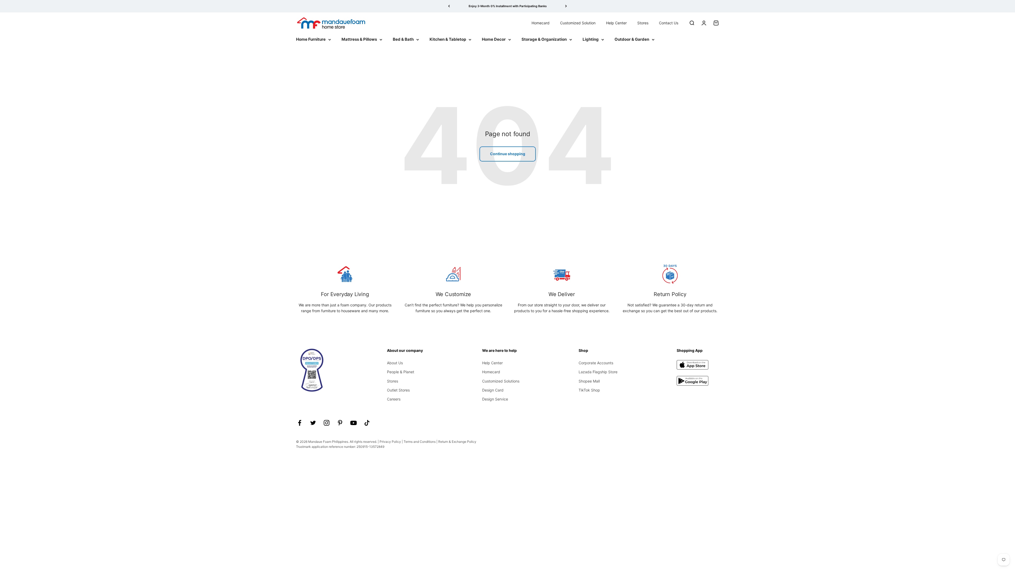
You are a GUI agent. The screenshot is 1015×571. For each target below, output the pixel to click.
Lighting (591, 39)
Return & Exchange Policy (457, 442)
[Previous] (449, 6)
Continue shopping (507, 153)
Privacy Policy (390, 442)
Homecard (541, 22)
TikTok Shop (589, 390)
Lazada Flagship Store (598, 372)
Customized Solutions (500, 381)
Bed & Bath (403, 39)
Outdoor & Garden (632, 39)
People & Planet (400, 372)
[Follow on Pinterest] (340, 422)
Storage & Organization (544, 39)
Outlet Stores (398, 390)
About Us (395, 363)
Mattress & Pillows (359, 39)
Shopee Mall (589, 381)
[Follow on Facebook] (299, 422)
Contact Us (668, 22)
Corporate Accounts (596, 363)
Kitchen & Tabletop (448, 39)
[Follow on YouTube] (353, 422)
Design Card (493, 390)
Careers (393, 399)
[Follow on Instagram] (326, 422)
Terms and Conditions (420, 442)
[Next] (566, 6)
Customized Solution (578, 22)
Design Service (495, 399)
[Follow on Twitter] (313, 422)
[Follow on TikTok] (367, 422)
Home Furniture (311, 39)
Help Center (616, 22)
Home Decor (494, 39)
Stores (642, 22)
